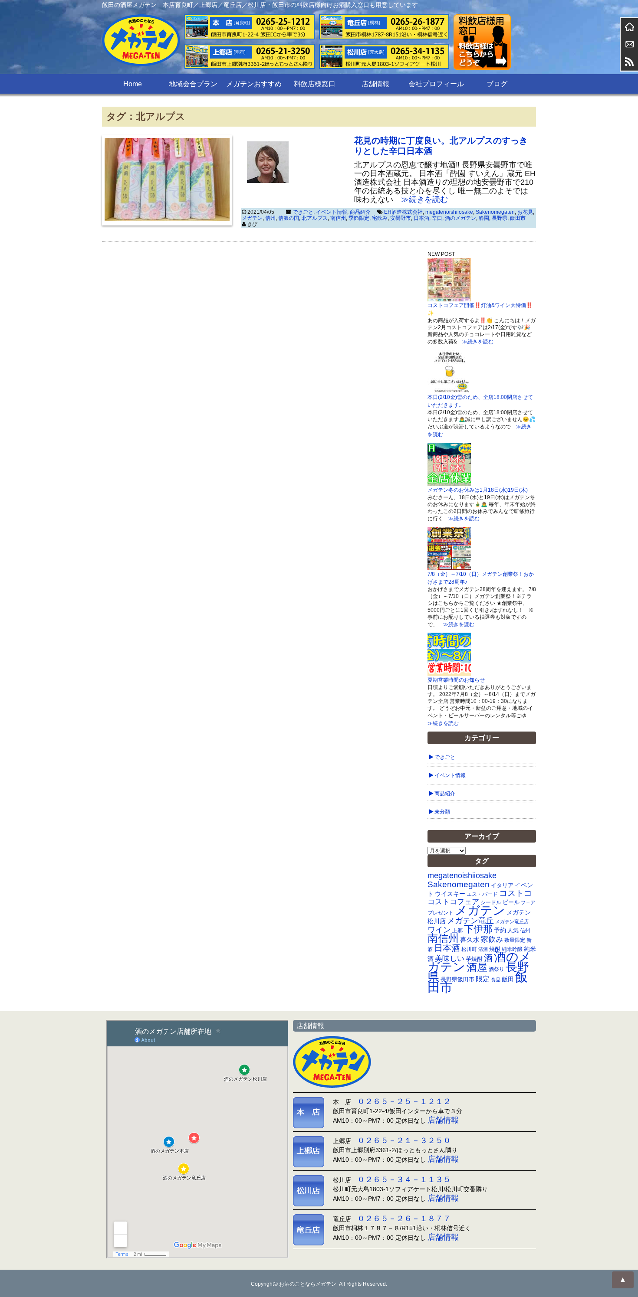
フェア (528, 902)
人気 (513, 930)
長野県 (499, 218)
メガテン (252, 218)
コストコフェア (453, 902)
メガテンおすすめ (254, 84)
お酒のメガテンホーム (629, 27)
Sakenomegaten (495, 212)
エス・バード (482, 894)
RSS (629, 61)
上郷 (457, 930)
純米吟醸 (512, 949)
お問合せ (629, 44)
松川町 (469, 949)
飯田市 (518, 218)
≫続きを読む (420, 199)
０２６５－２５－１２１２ (404, 1101)
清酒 (483, 949)
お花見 (525, 212)
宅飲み (380, 218)
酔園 (484, 218)
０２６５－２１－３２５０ (404, 1140)
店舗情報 (375, 84)
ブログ (497, 84)
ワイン (439, 929)
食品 (495, 979)
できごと (303, 212)
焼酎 (494, 949)
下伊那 (478, 929)
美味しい (449, 958)
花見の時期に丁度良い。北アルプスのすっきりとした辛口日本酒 (441, 146)
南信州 (338, 218)
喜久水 (470, 939)
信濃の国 (288, 218)
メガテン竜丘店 (512, 921)
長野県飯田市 (457, 979)
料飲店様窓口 (314, 84)
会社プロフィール (436, 84)
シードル (490, 902)
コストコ (515, 893)
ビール (511, 902)
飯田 (508, 979)
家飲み (492, 939)
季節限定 (359, 218)
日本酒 (421, 218)
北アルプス (315, 218)
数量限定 (514, 940)
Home (132, 84)
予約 (500, 930)
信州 (270, 218)
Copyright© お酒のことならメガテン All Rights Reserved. (319, 1284)
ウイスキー (450, 894)
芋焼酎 (474, 959)
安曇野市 (400, 218)
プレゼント (441, 912)
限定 (483, 979)
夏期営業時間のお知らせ (456, 680)
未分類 (442, 812)
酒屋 (477, 967)
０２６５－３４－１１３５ (404, 1179)
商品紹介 (360, 212)
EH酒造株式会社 (403, 212)
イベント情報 (331, 212)
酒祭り (496, 969)
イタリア (502, 885)
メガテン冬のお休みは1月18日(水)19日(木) (478, 490)
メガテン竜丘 (470, 920)
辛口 (437, 218)
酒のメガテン (460, 218)
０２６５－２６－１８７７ (404, 1218)
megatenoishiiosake (449, 212)
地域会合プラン (193, 84)
